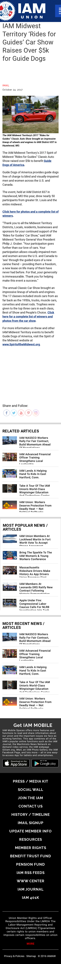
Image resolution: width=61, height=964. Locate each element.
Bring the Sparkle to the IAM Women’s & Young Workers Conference (35, 556)
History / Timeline (30, 814)
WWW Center (30, 881)
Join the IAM (30, 798)
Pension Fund (30, 864)
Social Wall (30, 789)
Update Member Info (30, 831)
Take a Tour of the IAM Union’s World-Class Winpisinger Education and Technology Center (34, 490)
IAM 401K (30, 897)
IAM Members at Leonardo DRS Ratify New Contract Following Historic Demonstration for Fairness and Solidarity (36, 592)
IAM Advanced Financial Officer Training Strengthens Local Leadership (35, 459)
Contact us (31, 806)
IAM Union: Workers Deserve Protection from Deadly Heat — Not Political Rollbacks (35, 507)
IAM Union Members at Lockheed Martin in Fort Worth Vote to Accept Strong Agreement (35, 541)
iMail (5, 85)
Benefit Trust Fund (30, 856)
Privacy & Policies (14, 956)
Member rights (30, 848)
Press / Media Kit (30, 781)
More (30, 944)
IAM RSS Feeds (31, 873)
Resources (30, 839)
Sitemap (31, 956)
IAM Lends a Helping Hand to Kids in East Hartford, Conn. (33, 474)
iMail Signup (30, 823)
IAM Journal (31, 889)
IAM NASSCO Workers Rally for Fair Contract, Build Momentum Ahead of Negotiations (35, 443)
